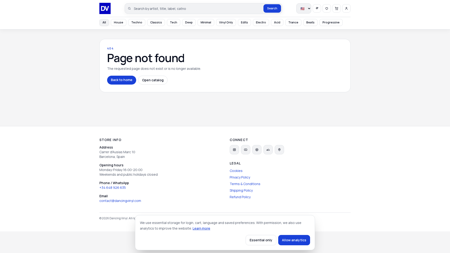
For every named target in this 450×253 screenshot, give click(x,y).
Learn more (201, 228)
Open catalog (153, 80)
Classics (156, 22)
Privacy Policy (240, 177)
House (118, 22)
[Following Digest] (317, 8)
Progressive (331, 22)
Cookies (236, 170)
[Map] (279, 149)
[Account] (346, 8)
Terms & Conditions (245, 184)
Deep (189, 22)
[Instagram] (234, 149)
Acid (277, 22)
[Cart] (336, 8)
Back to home (121, 80)
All (104, 22)
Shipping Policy (241, 190)
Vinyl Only (226, 22)
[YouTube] (245, 149)
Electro (261, 22)
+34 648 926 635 (112, 187)
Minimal (206, 22)
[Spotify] (257, 149)
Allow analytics (294, 240)
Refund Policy (240, 197)
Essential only (261, 240)
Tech (173, 22)
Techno (136, 22)
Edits (244, 22)
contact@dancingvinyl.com (120, 200)
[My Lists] (326, 8)
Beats (310, 22)
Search (272, 8)
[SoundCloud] (268, 149)
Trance (293, 22)
